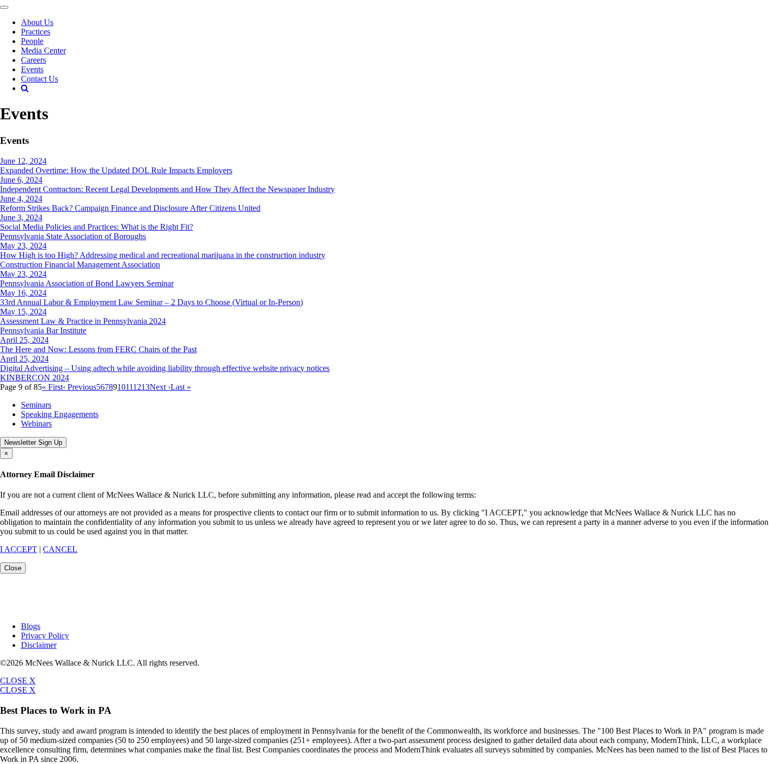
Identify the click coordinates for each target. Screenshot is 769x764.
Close (12, 568)
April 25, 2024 (24, 339)
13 (145, 387)
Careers (33, 59)
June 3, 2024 (21, 217)
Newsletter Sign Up (33, 442)
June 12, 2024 (23, 160)
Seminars (36, 404)
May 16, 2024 (23, 292)
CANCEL (60, 549)
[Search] (25, 88)
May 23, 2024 (23, 245)
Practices (35, 31)
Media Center (43, 50)
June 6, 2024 (21, 179)
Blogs (30, 626)
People (32, 41)
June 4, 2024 (21, 198)
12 (137, 387)
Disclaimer (38, 645)
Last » (181, 387)
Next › (160, 387)
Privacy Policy (45, 635)
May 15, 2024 (23, 311)
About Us (37, 22)
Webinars (36, 423)
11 (129, 387)
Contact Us (39, 78)
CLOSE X (18, 680)
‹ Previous (79, 387)
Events (32, 69)
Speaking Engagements (59, 414)
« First (52, 387)
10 (121, 387)
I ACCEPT (18, 549)
